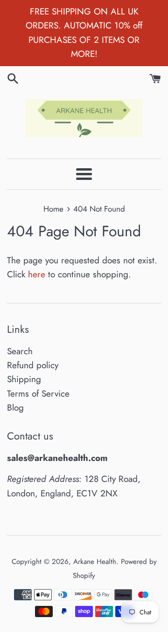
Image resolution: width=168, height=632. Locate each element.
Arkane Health (94, 561)
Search (20, 351)
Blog (15, 407)
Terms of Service (38, 393)
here (36, 274)
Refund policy (32, 365)
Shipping (24, 379)
